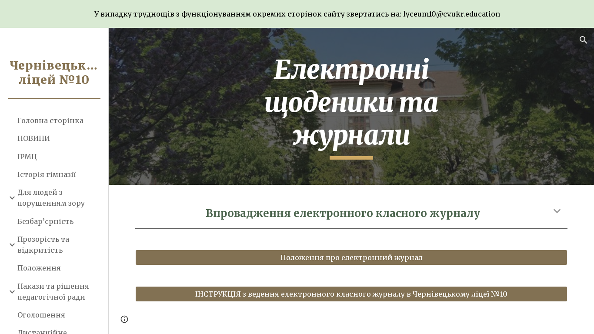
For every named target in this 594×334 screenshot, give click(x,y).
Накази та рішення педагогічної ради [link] (53, 291)
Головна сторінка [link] (50, 120)
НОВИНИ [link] (33, 138)
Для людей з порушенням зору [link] (51, 197)
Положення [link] (39, 268)
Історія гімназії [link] (46, 174)
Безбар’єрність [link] (45, 221)
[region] (297, 14)
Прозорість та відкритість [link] (43, 244)
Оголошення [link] (41, 315)
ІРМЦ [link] (27, 156)
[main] (351, 106)
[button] (583, 40)
